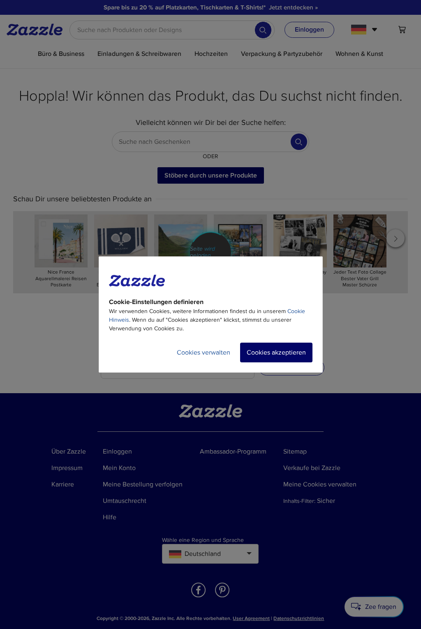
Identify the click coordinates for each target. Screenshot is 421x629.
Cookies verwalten (203, 352)
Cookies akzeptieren (276, 352)
